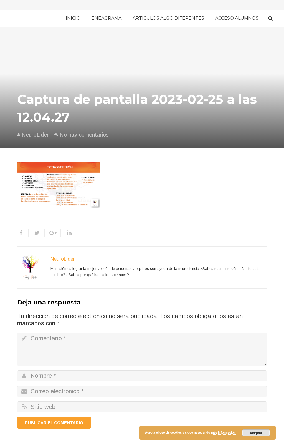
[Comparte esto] (23, 233)
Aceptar (256, 432)
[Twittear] (37, 233)
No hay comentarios (84, 135)
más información (223, 432)
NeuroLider (35, 135)
